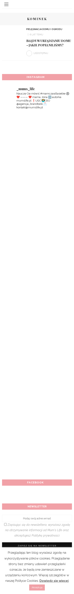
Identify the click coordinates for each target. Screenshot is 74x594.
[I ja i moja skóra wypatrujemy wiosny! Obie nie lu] (37, 291)
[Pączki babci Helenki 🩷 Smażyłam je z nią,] (37, 212)
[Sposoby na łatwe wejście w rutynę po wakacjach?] (37, 409)
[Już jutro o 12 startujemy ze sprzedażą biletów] (37, 330)
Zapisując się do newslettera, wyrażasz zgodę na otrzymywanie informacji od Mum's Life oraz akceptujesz (37, 530)
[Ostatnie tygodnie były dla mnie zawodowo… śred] (37, 252)
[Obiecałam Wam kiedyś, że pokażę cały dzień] (37, 173)
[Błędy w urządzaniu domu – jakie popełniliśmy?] (12, 34)
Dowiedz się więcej (54, 581)
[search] (67, 4)
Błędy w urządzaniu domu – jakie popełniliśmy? (48, 43)
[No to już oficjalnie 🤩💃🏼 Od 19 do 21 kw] (37, 370)
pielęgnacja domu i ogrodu (44, 29)
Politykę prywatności (46, 535)
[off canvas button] (6, 4)
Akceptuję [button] (37, 587)
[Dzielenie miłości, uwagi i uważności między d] (37, 449)
